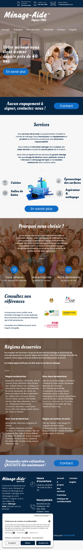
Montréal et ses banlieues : (26, 3)
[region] (41, 65)
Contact (61, 29)
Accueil (6, 29)
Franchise (48, 29)
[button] (3, 60)
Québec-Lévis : (42, 2)
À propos (18, 29)
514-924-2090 (26, 5)
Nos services (33, 29)
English (73, 29)
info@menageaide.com (66, 5)
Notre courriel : (63, 2)
